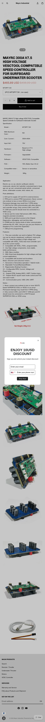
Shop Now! (22, 379)
